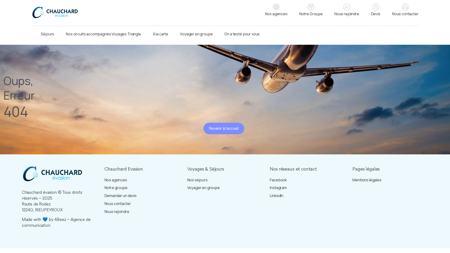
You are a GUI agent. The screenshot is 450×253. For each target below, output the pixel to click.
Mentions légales (366, 179)
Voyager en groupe (196, 34)
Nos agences (276, 13)
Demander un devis (121, 195)
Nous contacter (405, 13)
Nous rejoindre (346, 13)
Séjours (47, 34)
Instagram (278, 187)
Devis (375, 13)
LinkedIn (276, 195)
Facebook (278, 179)
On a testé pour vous (242, 34)
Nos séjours (197, 179)
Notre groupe (116, 187)
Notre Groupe (311, 13)
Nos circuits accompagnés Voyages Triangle (103, 34)
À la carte (160, 34)
